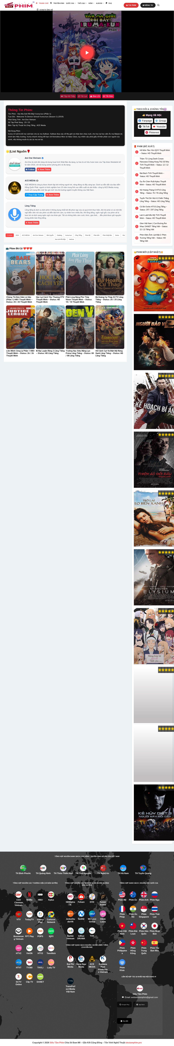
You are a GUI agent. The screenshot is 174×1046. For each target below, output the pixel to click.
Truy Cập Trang (35, 195)
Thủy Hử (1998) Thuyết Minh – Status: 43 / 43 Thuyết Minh (154, 695)
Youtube (161, 126)
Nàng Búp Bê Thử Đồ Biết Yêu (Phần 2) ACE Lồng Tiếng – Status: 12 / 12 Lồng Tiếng (154, 636)
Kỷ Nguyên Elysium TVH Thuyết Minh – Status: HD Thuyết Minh (154, 577)
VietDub (71, 239)
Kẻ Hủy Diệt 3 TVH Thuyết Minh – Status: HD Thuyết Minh (154, 813)
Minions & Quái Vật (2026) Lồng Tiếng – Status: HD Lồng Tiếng (154, 283)
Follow (31, 169)
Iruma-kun (68, 235)
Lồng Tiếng (78, 235)
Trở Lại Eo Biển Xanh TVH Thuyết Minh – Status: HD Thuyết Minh (154, 519)
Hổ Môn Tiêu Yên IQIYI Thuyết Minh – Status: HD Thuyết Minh (155, 151)
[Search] (158, 5)
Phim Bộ (87, 235)
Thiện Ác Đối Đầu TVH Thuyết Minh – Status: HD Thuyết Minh (154, 460)
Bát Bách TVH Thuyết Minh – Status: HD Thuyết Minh (152, 174)
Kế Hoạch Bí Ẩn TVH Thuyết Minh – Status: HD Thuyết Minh (154, 401)
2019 (17, 235)
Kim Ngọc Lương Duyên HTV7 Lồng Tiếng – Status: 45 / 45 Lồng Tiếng (154, 754)
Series (117, 235)
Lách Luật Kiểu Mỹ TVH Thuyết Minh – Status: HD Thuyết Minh (153, 216)
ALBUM (99, 3)
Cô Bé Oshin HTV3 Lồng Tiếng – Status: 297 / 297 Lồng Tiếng (153, 208)
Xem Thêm (45, 169)
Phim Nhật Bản (107, 235)
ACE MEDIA (26, 235)
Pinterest (154, 132)
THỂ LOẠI (81, 3)
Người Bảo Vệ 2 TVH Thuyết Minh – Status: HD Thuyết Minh (154, 342)
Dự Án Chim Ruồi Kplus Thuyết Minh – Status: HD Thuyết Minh (153, 183)
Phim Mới (96, 235)
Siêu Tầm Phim (57, 1043)
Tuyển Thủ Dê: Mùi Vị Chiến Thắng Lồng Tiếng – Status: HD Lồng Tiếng (155, 199)
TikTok (146, 126)
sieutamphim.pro (133, 1043)
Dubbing (59, 235)
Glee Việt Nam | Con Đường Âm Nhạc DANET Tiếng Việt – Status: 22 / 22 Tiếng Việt (154, 226)
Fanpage (147, 120)
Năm (90, 3)
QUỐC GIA (70, 3)
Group (162, 120)
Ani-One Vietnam (38, 235)
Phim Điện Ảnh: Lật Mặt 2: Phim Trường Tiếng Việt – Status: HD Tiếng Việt (153, 238)
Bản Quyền (50, 235)
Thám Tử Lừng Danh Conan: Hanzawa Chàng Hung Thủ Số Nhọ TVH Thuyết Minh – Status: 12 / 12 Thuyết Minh (154, 163)
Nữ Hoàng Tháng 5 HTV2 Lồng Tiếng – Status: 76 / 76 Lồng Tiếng (154, 191)
